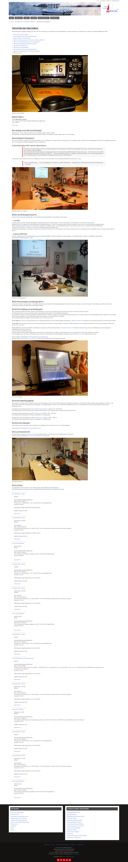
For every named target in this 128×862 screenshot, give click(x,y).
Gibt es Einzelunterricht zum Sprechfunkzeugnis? (25, 49)
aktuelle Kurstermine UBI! (77, 320)
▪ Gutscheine (13, 826)
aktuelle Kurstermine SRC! (18, 325)
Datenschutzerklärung (62, 844)
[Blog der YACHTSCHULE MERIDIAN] (70, 860)
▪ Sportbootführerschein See (73, 812)
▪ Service (12, 829)
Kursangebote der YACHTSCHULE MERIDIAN (25, 21)
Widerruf (72, 844)
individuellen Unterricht (30, 434)
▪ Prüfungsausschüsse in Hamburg (18, 818)
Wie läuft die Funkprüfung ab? (21, 45)
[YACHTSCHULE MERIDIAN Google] (67, 860)
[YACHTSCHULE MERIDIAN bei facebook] (61, 860)
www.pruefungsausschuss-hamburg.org (40, 408)
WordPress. (71, 856)
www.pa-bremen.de (39, 413)
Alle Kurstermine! (18, 53)
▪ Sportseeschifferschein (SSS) (74, 822)
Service (108, 0)
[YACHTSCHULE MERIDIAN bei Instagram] (58, 860)
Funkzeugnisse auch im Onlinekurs (27, 51)
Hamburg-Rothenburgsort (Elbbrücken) (39, 336)
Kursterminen (58, 425)
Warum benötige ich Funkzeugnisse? (22, 38)
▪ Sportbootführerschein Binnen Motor (75, 816)
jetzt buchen (15, 125)
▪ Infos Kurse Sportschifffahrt (17, 812)
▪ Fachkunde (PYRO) (71, 818)
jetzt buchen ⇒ (17, 513)
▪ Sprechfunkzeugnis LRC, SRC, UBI (75, 826)
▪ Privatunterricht (14, 824)
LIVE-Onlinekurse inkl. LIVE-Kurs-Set (29, 338)
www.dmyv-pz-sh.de (40, 417)
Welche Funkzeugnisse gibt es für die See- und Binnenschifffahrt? (29, 40)
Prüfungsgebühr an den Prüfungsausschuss (30, 428)
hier (35, 229)
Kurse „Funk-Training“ (31, 435)
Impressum (47, 844)
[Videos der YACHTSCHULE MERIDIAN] (64, 860)
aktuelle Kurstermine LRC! (68, 327)
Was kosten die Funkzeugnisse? (21, 47)
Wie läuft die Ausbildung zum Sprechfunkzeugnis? (25, 43)
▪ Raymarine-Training (71, 829)
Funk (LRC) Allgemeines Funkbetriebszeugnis (22, 658)
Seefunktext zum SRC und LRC (26, 227)
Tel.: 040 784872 (101, 0)
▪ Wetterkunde (70, 833)
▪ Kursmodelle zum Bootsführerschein (19, 816)
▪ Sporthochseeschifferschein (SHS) (75, 824)
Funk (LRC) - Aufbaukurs (18, 709)
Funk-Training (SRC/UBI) (18, 543)
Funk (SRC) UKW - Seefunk (18, 493)
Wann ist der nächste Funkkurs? (21, 34)
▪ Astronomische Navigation (73, 831)
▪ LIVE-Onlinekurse (14, 814)
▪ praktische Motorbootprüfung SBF (18, 820)
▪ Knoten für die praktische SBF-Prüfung (19, 822)
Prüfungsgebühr (75, 854)
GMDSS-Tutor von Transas (79, 334)
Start (12, 21)
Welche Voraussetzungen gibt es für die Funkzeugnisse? (27, 41)
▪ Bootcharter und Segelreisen (74, 837)
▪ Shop (11, 827)
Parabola (64, 856)
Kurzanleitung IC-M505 (47, 317)
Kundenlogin (115, 0)
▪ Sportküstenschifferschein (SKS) (74, 820)
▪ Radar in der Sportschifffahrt (73, 827)
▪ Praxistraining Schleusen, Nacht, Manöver (77, 835)
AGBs (52, 844)
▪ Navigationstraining (71, 814)
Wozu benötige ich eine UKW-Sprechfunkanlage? (25, 36)
